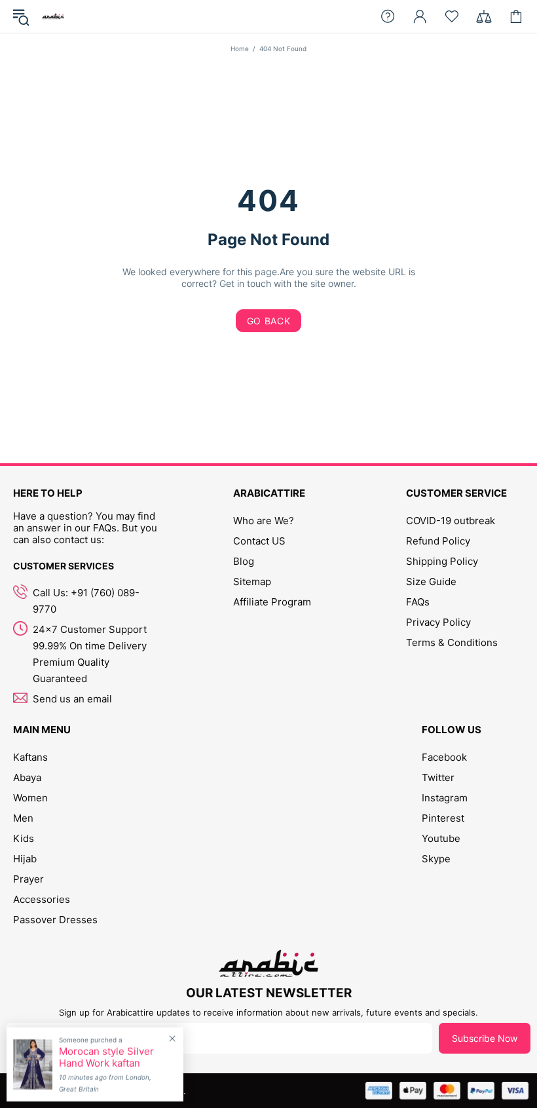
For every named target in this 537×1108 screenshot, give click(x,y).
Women (30, 798)
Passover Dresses (55, 919)
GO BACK (269, 320)
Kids (23, 838)
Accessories (41, 899)
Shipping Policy (442, 561)
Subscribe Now (484, 1038)
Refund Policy (438, 541)
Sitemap (252, 581)
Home (240, 48)
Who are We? (263, 520)
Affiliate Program (272, 602)
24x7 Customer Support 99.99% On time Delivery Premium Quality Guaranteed (90, 654)
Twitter (438, 777)
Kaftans (30, 757)
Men (23, 818)
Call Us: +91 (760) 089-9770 (86, 600)
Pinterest (443, 818)
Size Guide (431, 581)
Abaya (27, 777)
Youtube (441, 838)
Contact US (259, 541)
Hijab (25, 858)
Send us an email (72, 699)
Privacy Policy (438, 622)
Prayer (28, 879)
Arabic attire (53, 16)
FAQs (418, 602)
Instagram (445, 798)
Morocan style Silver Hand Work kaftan (106, 1057)
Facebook (444, 757)
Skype (436, 858)
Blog (243, 561)
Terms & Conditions (452, 642)
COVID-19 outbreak (450, 520)
